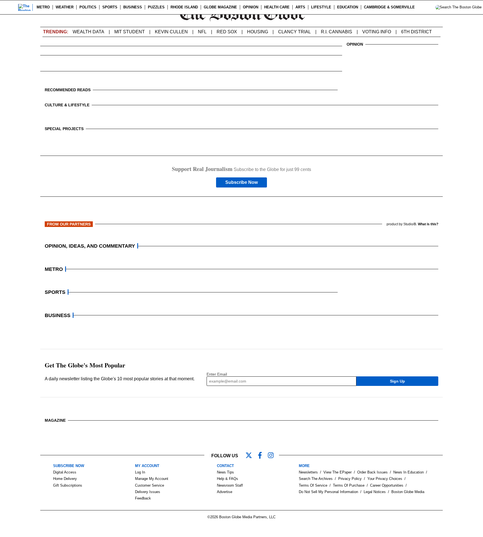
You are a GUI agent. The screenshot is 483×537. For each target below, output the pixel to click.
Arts (300, 7)
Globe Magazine (220, 7)
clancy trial (294, 31)
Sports (109, 7)
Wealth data (88, 31)
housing (257, 31)
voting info (376, 31)
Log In (140, 472)
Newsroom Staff (230, 485)
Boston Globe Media (407, 492)
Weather (65, 7)
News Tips (225, 472)
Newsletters (308, 472)
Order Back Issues (372, 472)
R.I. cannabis (336, 31)
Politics (87, 7)
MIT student (129, 31)
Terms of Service (313, 485)
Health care (277, 7)
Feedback (143, 498)
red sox (227, 31)
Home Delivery (65, 479)
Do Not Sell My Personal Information (328, 492)
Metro (43, 7)
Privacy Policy (350, 479)
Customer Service (149, 485)
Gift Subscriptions (67, 485)
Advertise (224, 492)
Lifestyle (321, 7)
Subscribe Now (241, 182)
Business (132, 7)
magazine (55, 420)
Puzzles (156, 7)
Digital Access (64, 472)
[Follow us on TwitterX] (251, 456)
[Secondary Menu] (10, 7)
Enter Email (217, 374)
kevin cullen (171, 31)
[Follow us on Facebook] (262, 456)
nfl (202, 31)
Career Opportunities (386, 485)
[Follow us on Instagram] (273, 456)
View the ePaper (337, 472)
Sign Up (397, 381)
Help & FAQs (227, 479)
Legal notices (375, 492)
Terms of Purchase (348, 485)
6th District (416, 31)
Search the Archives (316, 479)
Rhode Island (184, 7)
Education (347, 7)
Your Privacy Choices (384, 479)
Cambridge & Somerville (389, 7)
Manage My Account (151, 479)
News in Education (408, 472)
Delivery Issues (147, 492)
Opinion (250, 7)
